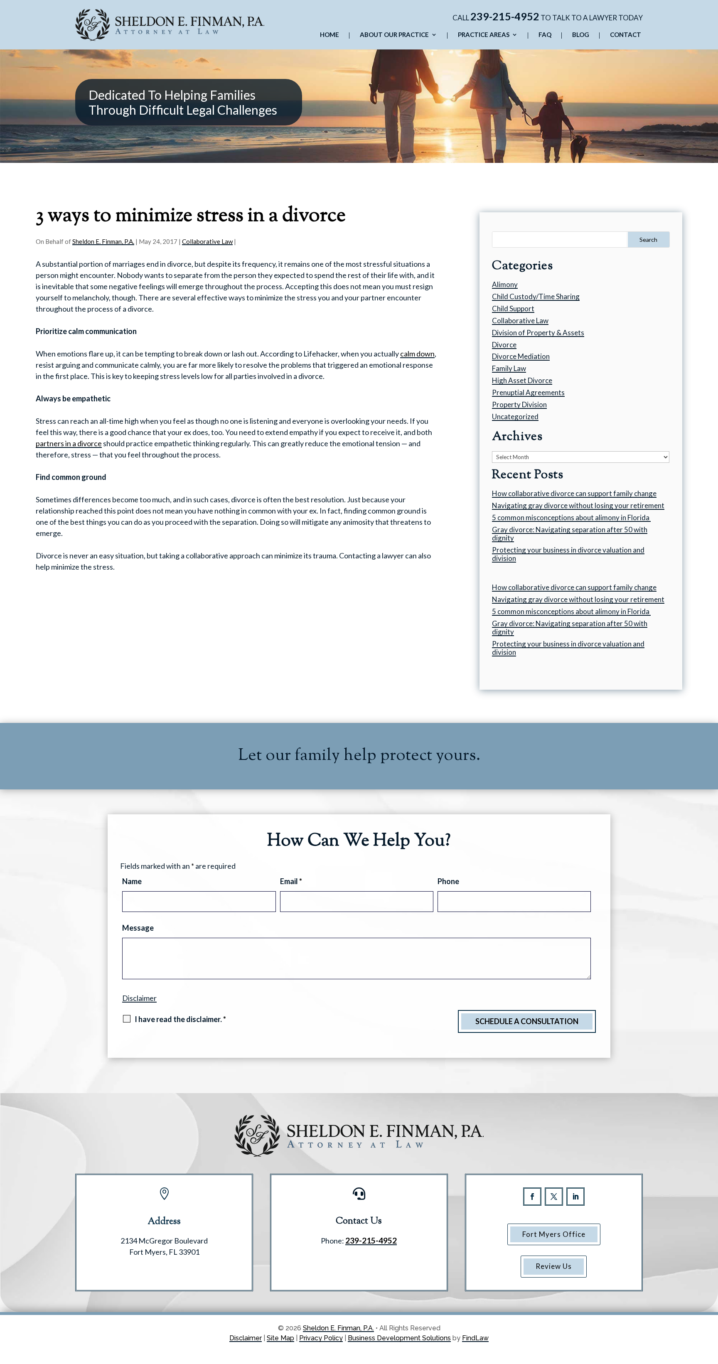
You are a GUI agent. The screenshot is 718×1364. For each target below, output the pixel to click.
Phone (448, 881)
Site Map (280, 1338)
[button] (709, 1303)
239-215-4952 (504, 16)
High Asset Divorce (522, 380)
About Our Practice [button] (394, 35)
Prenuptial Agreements (528, 392)
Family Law (509, 368)
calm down (417, 353)
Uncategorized (515, 416)
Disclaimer (139, 998)
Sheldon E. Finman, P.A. (103, 241)
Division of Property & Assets (538, 332)
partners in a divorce (69, 443)
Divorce (504, 344)
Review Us (554, 1266)
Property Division (519, 404)
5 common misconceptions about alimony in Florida (571, 517)
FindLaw (475, 1338)
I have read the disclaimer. (180, 1019)
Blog (580, 35)
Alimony (505, 284)
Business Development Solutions (399, 1338)
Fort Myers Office (553, 1234)
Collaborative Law (207, 241)
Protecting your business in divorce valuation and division (568, 554)
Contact (625, 35)
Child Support (513, 308)
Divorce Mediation (521, 356)
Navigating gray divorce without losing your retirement (578, 505)
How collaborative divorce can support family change (574, 493)
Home (329, 35)
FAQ (544, 35)
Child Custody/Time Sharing (536, 296)
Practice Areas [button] (483, 35)
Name (132, 881)
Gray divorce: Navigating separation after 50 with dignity (569, 533)
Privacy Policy (321, 1338)
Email (291, 881)
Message (138, 927)
